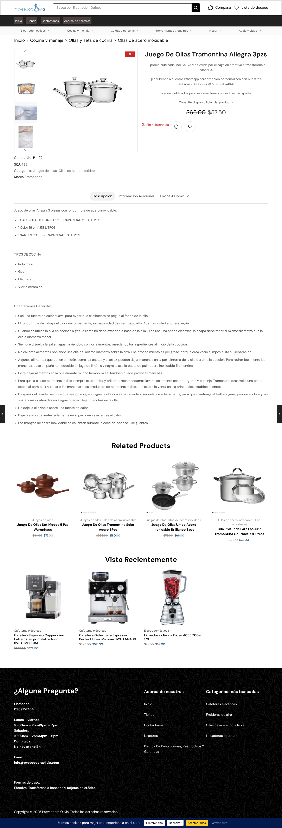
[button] (219, 7)
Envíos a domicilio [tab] (174, 196)
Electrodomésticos (156, 630)
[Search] (196, 8)
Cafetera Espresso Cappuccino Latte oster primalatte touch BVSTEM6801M (39, 639)
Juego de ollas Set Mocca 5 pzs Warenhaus (42, 527)
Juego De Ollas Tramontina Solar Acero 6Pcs (108, 527)
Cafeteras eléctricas (27, 630)
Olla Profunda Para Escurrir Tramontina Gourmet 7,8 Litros (239, 531)
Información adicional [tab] (136, 196)
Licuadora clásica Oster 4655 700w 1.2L (172, 637)
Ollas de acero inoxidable (143, 40)
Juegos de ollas (45, 170)
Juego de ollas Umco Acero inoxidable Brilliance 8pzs (173, 527)
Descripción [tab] (102, 196)
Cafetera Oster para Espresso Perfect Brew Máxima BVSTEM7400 (107, 637)
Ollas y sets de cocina (91, 40)
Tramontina (33, 177)
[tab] (102, 196)
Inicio (19, 40)
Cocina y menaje (46, 40)
